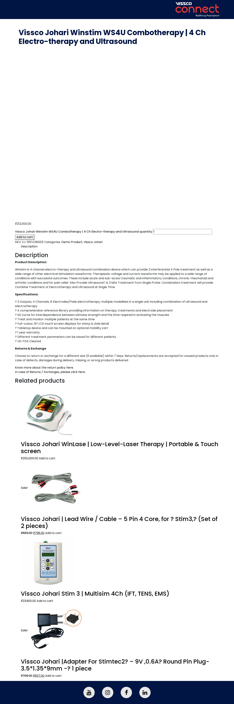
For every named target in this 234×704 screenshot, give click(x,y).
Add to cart (24, 237)
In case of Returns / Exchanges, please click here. (50, 372)
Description (29, 246)
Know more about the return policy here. (44, 367)
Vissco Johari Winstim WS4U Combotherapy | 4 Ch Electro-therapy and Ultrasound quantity (83, 231)
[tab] (120, 246)
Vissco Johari (93, 242)
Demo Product (71, 242)
